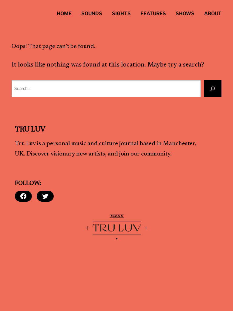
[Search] (212, 88)
